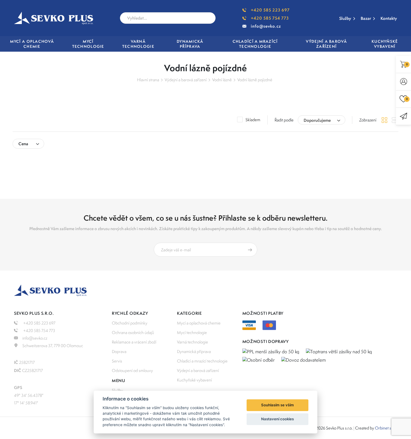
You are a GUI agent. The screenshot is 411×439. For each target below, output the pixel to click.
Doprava (119, 351)
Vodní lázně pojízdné (254, 79)
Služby (345, 18)
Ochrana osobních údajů (133, 332)
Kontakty (389, 18)
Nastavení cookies (277, 419)
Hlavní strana (148, 79)
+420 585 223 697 (270, 10)
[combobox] (321, 120)
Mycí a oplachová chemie (199, 323)
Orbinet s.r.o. (386, 428)
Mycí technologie (192, 332)
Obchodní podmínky (129, 323)
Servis (117, 361)
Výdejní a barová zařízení (186, 79)
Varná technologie (192, 342)
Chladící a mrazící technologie (202, 361)
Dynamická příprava (194, 351)
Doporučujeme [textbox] (317, 120)
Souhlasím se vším (277, 405)
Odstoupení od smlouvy (132, 370)
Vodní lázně (222, 79)
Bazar (366, 18)
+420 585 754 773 (270, 18)
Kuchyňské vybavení (194, 380)
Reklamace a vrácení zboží (134, 342)
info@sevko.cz (266, 26)
